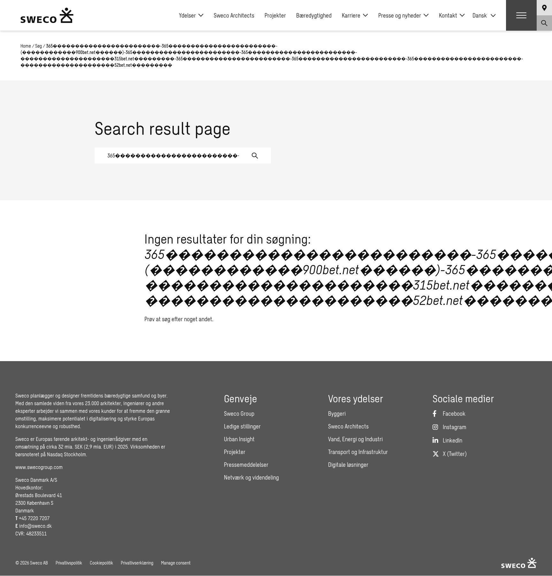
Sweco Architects (234, 15)
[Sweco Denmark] (46, 15)
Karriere (351, 15)
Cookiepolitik (101, 562)
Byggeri (337, 413)
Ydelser (187, 15)
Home (25, 46)
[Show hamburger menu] (521, 15)
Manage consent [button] (175, 562)
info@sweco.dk (35, 526)
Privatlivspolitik (69, 562)
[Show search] (544, 23)
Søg (38, 46)
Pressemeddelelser (246, 464)
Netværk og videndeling (251, 477)
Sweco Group (239, 413)
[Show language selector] (544, 7)
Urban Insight (239, 439)
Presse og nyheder (399, 15)
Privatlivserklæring (137, 562)
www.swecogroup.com (39, 467)
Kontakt (448, 15)
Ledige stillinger (242, 426)
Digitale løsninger (348, 464)
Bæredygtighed (314, 15)
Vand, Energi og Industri (355, 439)
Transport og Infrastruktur (358, 451)
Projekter (275, 15)
